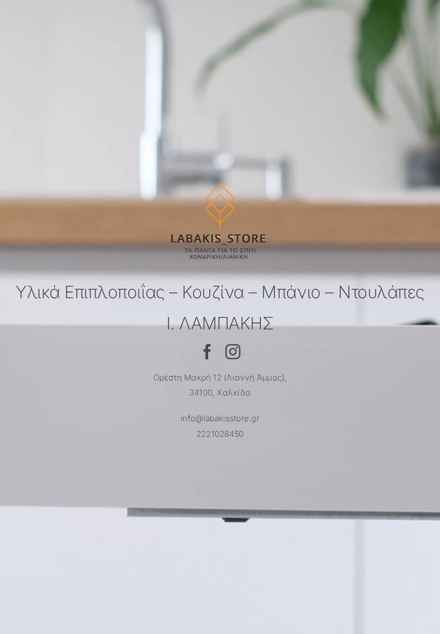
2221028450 (220, 434)
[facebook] (207, 351)
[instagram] (232, 351)
